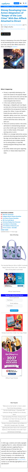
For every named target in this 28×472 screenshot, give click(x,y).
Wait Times (13, 6)
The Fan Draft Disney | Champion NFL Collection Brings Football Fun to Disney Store (14, 412)
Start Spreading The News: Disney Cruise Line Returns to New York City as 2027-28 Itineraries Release (14, 419)
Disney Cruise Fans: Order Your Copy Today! (14, 333)
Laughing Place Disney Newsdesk (12, 25)
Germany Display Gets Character (11, 222)
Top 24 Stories (21, 6)
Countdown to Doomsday (10, 224)
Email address (14, 303)
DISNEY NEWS (4, 230)
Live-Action (15, 29)
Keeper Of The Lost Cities (8, 29)
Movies (19, 29)
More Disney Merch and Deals (14, 269)
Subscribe (16, 3)
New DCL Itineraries (8, 214)
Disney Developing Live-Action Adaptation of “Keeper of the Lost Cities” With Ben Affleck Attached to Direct (14, 15)
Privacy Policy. (22, 459)
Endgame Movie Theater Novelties (12, 216)
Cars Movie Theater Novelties (10, 218)
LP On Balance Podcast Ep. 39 (10, 226)
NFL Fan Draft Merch (8, 220)
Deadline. (15, 46)
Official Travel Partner (14, 291)
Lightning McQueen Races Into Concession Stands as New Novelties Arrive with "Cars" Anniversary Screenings (14, 430)
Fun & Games (6, 6)
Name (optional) (14, 297)
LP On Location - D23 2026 (10, 227)
